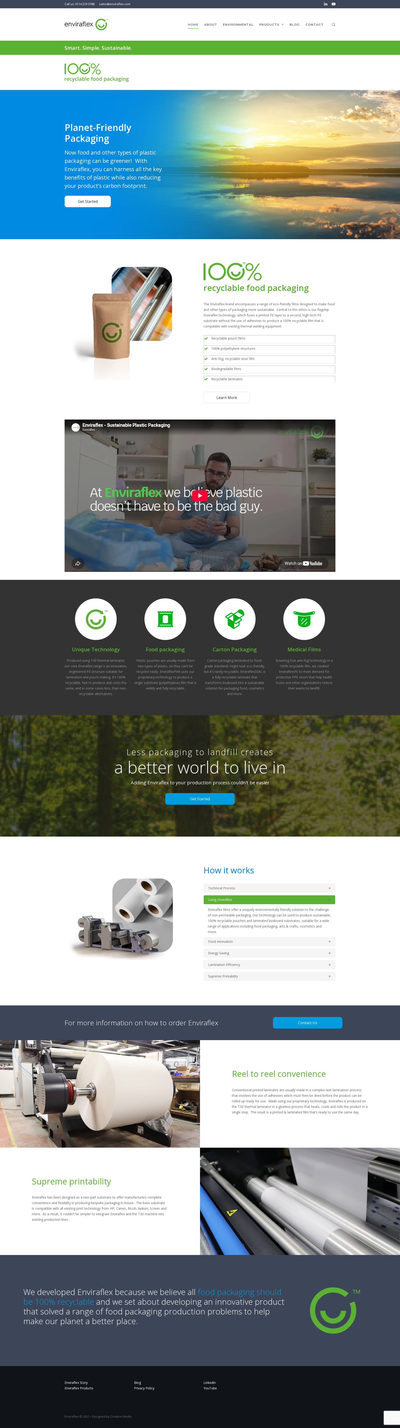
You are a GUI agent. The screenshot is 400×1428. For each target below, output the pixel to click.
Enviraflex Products (79, 1388)
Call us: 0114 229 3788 (79, 4)
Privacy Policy (144, 1388)
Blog (137, 1382)
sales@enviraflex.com (114, 4)
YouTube (210, 1388)
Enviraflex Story (76, 1382)
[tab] (269, 888)
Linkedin (209, 1382)
